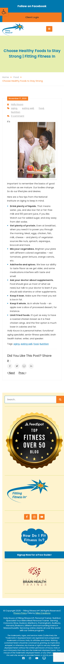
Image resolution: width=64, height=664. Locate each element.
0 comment (17, 116)
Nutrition (15, 112)
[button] (4, 12)
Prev (22, 373)
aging (14, 108)
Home (5, 77)
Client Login (32, 17)
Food (16, 77)
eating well (28, 108)
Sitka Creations (42, 613)
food (41, 108)
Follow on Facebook (32, 6)
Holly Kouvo (17, 104)
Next (11, 373)
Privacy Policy (20, 613)
